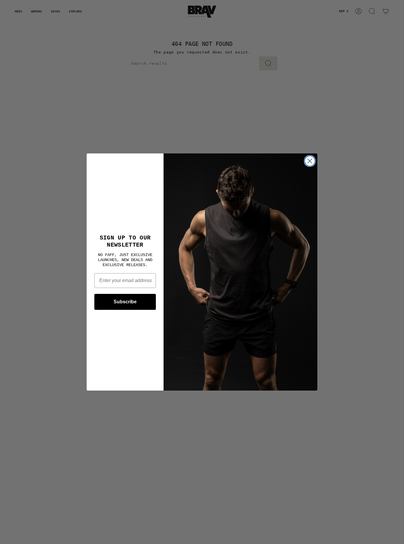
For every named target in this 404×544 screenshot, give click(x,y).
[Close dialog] (310, 161)
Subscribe (125, 301)
